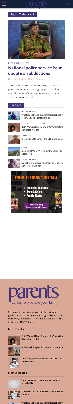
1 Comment (29, 386)
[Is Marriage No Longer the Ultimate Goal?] (14, 139)
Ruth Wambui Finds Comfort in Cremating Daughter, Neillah (42, 128)
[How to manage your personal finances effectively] (14, 383)
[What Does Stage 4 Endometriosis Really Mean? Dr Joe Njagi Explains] (14, 115)
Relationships (28, 159)
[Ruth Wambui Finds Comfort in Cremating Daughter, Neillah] (14, 127)
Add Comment (38, 79)
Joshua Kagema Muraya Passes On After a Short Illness (42, 360)
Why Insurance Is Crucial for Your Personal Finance (42, 393)
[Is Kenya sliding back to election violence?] (14, 351)
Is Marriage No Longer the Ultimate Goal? (42, 139)
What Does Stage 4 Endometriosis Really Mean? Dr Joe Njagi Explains (42, 116)
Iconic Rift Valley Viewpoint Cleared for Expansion (41, 152)
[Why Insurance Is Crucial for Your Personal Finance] (14, 394)
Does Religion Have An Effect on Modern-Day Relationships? (42, 164)
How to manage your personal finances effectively (40, 381)
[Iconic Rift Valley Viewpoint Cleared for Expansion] (14, 151)
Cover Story (15, 63)
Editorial (40, 123)
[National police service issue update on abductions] (36, 39)
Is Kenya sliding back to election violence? (43, 347)
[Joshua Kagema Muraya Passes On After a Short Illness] (14, 362)
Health (25, 111)
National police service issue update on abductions (35, 70)
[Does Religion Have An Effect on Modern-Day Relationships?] (14, 163)
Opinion (25, 135)
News (26, 63)
